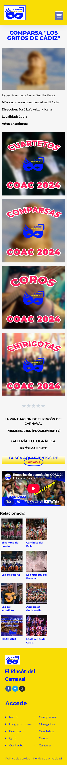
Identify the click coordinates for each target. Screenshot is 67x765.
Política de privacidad (47, 758)
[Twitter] (15, 689)
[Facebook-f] (8, 689)
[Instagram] (22, 689)
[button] (59, 15)
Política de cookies (17, 758)
